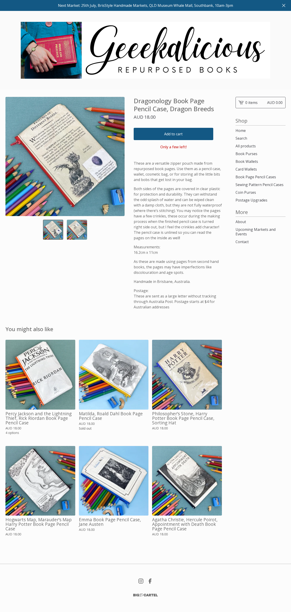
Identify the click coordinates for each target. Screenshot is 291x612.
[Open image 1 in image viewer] (65, 156)
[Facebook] (150, 581)
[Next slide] (118, 156)
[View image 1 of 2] (53, 230)
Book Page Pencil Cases (256, 176)
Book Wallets (247, 161)
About (241, 221)
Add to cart (173, 133)
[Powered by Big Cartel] (145, 595)
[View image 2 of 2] (77, 230)
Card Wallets (246, 169)
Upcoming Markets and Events (256, 232)
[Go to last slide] (11, 156)
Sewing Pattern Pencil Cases (259, 184)
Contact (242, 241)
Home (241, 130)
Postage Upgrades (251, 200)
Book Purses (246, 153)
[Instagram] (141, 581)
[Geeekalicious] (145, 50)
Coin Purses (246, 192)
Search (241, 138)
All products (246, 146)
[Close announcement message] (283, 5)
